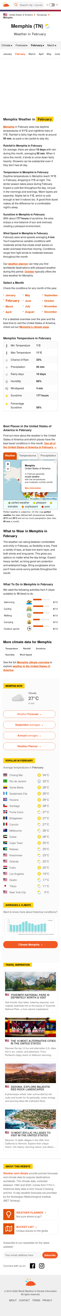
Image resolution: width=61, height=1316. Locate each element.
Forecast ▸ (22, 45)
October (29, 271)
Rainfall (27, 648)
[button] (31, 496)
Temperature (11, 648)
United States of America (21, 14)
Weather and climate (15, 1173)
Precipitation (48, 455)
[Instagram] (41, 1265)
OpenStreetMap (49, 498)
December (50, 312)
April (41, 54)
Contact (24, 1300)
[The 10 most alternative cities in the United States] (30, 1027)
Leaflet (35, 498)
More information (33, 487)
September (51, 295)
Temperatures (27, 455)
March (32, 54)
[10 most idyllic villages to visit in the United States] (30, 1119)
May (49, 54)
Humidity (9, 654)
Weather (10, 455)
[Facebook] (32, 1265)
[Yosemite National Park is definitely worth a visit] (30, 981)
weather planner (18, 264)
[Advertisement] (30, 87)
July (27, 306)
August (29, 312)
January (7, 54)
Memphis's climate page (34, 327)
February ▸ (37, 45)
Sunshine (41, 648)
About (13, 1300)
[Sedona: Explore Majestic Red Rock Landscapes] (30, 1073)
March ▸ (51, 45)
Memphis (8, 17)
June (57, 54)
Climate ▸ (6, 45)
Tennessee (42, 14)
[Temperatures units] (52, 4)
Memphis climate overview (33, 662)
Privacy (47, 1300)
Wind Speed (26, 654)
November (50, 306)
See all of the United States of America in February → (29, 445)
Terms (36, 1300)
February (20, 54)
